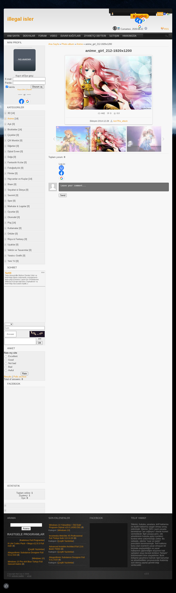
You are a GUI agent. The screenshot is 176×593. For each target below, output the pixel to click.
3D (9, 113)
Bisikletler (12, 129)
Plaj (9, 222)
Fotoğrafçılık (14, 168)
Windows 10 (38, 558)
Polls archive (19, 376)
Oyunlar (11, 211)
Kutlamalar (13, 228)
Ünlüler (11, 233)
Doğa (10, 157)
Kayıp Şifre (21, 89)
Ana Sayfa (53, 44)
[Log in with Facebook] (139, 21)
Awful (11, 370)
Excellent (13, 356)
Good (11, 360)
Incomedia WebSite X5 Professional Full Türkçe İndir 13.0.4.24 (65, 537)
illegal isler (20, 19)
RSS (166, 29)
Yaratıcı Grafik (15, 255)
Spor (10, 200)
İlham (10, 184)
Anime (11, 118)
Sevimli (11, 195)
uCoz (29, 576)
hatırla (11, 87)
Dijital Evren (14, 151)
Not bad (12, 363)
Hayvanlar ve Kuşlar (18, 179)
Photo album (68, 44)
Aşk (10, 124)
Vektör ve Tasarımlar (18, 250)
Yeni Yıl (11, 261)
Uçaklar (11, 244)
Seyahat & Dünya (16, 190)
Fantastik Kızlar (15, 162)
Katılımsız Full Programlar (32, 540)
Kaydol (140, 16)
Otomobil (12, 217)
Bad (10, 367)
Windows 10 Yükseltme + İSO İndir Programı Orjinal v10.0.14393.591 (65, 526)
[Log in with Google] (143, 20)
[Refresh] (40, 324)
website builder (18, 576)
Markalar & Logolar (17, 206)
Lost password (165, 13)
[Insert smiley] (43, 324)
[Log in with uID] (61, 167)
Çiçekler (12, 135)
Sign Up (168, 13)
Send (62, 195)
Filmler (11, 173)
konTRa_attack (120, 121)
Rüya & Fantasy (16, 239)
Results (8, 376)
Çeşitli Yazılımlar (36, 549)
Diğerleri (12, 146)
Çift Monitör (13, 140)
